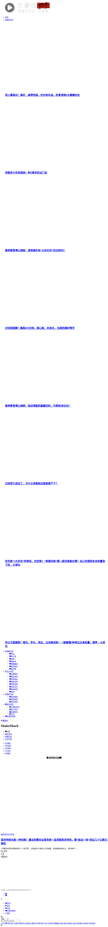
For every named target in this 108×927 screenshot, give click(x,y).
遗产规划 (14, 702)
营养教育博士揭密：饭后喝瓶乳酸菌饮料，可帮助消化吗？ (38, 405)
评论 (9, 751)
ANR (13, 714)
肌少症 (13, 656)
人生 (2, 923)
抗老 (12, 692)
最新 (9, 743)
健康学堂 (10, 651)
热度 (9, 746)
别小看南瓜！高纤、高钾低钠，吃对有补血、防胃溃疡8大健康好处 (42, 95)
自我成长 (14, 679)
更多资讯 (10, 704)
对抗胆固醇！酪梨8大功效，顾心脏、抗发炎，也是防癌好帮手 (40, 328)
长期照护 (14, 674)
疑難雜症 (14, 664)
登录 (6, 720)
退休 (74, 923)
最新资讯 (10, 20)
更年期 (13, 669)
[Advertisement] (54, 872)
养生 (12, 654)
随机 (9, 753)
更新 (9, 748)
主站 (8, 906)
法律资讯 (14, 712)
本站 (8, 903)
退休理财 (14, 697)
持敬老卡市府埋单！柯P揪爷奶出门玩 (26, 172)
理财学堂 (10, 694)
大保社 (16, 923)
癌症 (12, 659)
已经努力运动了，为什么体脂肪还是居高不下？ (31, 483)
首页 (6, 17)
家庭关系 (14, 682)
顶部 (8, 913)
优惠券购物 (11, 716)
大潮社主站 (15, 707)
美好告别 (14, 676)
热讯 (8, 908)
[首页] (6, 893)
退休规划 (14, 684)
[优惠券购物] (6, 895)
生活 (45, 923)
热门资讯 (14, 709)
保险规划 (14, 699)
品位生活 (14, 687)
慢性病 (13, 661)
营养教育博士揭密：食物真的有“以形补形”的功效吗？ (35, 250)
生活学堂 (10, 671)
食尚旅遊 (14, 689)
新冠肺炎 (14, 666)
